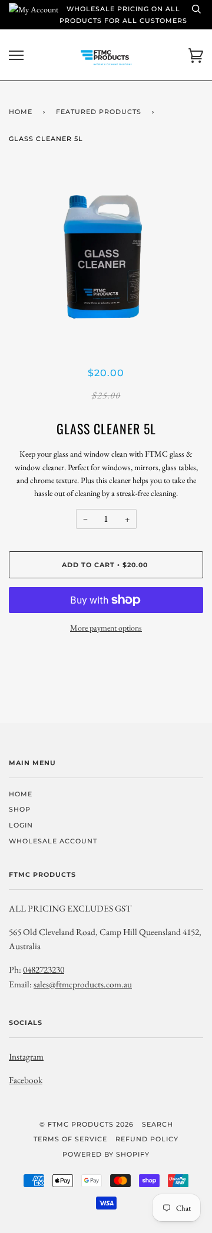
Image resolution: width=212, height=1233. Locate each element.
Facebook (25, 1080)
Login (21, 825)
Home (20, 112)
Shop (20, 809)
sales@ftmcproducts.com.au (83, 984)
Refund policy (146, 1139)
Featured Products (98, 112)
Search (157, 1124)
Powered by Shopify (106, 1154)
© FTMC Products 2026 (86, 1124)
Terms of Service (70, 1139)
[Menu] (16, 55)
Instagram (26, 1056)
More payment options (106, 627)
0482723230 (43, 969)
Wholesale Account (53, 841)
